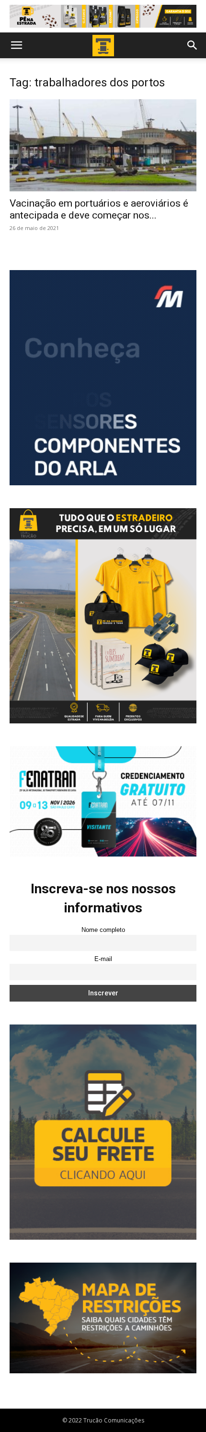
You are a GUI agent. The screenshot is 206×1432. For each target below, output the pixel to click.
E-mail (103, 959)
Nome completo (103, 930)
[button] (16, 45)
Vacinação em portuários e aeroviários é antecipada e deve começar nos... (99, 209)
